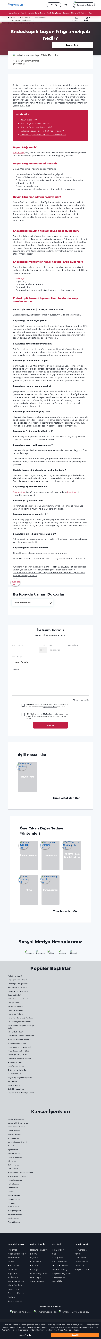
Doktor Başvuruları (39, 1273)
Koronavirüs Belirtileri (17, 1043)
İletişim (90, 13)
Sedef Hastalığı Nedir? (17, 1066)
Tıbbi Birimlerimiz (27, 13)
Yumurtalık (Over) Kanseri (18, 1123)
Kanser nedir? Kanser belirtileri (20, 1172)
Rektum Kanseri (14, 1134)
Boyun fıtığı (19, 153)
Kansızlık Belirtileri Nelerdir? (19, 1039)
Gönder (50, 725)
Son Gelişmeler (59, 1262)
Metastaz (11, 1203)
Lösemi (11, 1191)
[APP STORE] (22, 1312)
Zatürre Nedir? (14, 1085)
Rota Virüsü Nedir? (15, 1062)
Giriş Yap (54, 5)
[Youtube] (62, 953)
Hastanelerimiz (13, 13)
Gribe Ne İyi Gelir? (15, 1010)
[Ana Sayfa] (16, 4)
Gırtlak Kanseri (14, 1165)
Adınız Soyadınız (18, 645)
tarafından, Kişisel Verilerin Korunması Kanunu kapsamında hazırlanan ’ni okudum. (47, 706)
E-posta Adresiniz (73, 645)
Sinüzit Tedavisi (14, 1074)
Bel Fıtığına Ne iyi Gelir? (18, 984)
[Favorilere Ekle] (15, 582)
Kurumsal (66, 13)
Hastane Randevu (39, 1250)
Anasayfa (11, 17)
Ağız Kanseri (13, 1150)
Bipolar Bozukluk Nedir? (18, 987)
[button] (40, 5)
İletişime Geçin (72, 45)
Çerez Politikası (64, 1330)
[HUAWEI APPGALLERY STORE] (75, 1312)
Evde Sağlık (80, 1258)
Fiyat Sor (34, 1258)
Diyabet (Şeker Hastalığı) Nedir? (21, 1093)
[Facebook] (28, 953)
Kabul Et (75, 1335)
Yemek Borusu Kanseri (17, 1142)
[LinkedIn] (73, 953)
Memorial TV (58, 1250)
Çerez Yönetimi (37, 1281)
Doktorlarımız (40, 13)
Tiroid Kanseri (13, 1138)
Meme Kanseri (14, 1195)
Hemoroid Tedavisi (15, 1014)
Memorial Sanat (82, 1262)
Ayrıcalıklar (57, 1281)
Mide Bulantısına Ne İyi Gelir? (20, 1047)
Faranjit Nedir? (14, 1003)
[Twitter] (50, 953)
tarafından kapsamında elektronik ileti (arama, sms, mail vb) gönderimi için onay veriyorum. (47, 716)
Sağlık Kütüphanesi (54, 13)
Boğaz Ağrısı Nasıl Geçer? (18, 991)
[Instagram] (39, 953)
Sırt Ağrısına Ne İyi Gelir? (18, 1070)
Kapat (76, 1330)
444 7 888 (87, 19)
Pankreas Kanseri (15, 1214)
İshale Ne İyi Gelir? (15, 1032)
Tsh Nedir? (12, 1081)
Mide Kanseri (13, 1207)
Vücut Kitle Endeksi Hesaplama (21, 1036)
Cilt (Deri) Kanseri (15, 1157)
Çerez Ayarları (25, 1335)
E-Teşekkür (35, 1262)
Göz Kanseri (13, 1169)
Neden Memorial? (17, 1254)
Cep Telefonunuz (45, 647)
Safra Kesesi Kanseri (16, 1127)
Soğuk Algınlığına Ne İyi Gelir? (20, 1078)
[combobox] (32, 602)
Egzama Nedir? (14, 995)
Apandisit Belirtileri (16, 1006)
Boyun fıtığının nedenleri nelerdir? (35, 123)
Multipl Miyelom (14, 1211)
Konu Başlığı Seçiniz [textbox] (24, 662)
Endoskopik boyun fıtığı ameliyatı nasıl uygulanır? (42, 131)
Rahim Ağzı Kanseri (16, 1119)
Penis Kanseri (13, 1218)
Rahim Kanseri (14, 1131)
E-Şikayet (34, 1269)
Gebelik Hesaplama (16, 1089)
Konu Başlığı (17, 657)
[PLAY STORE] (45, 1312)
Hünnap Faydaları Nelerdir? (19, 1022)
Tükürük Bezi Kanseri (17, 1176)
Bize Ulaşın (35, 1277)
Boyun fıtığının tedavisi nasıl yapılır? (36, 127)
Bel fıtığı (20, 278)
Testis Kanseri (13, 1146)
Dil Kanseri (12, 1161)
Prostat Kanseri (14, 1222)
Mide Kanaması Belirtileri (18, 1051)
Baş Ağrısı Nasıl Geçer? (17, 980)
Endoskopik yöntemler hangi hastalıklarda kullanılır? (43, 134)
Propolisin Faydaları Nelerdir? (20, 1058)
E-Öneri (34, 1265)
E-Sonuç (34, 1254)
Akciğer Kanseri (14, 1153)
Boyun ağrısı (19, 492)
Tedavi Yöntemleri (40, 17)
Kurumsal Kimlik (16, 1281)
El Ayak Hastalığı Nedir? (18, 999)
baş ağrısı (72, 492)
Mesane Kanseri (14, 1199)
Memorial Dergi (59, 1269)
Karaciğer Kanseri (15, 1180)
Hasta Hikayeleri (60, 1265)
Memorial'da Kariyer (78, 13)
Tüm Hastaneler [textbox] (23, 603)
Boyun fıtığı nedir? (28, 120)
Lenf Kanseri (13, 1188)
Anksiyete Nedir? (15, 976)
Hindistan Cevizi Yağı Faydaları (20, 1018)
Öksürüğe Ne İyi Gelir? (17, 1055)
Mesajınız (15, 669)
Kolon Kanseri (13, 1184)
